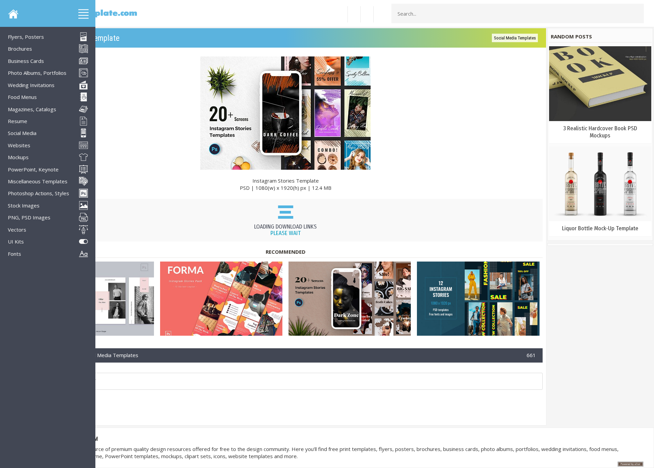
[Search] (636, 13)
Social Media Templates (515, 37)
